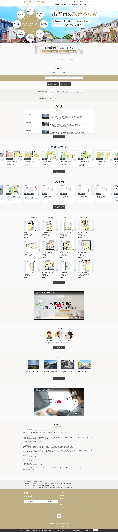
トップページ (62, 492)
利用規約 (51, 520)
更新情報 (59, 137)
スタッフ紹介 (83, 4)
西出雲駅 (62, 91)
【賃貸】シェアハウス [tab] (84, 217)
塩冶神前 (45, 483)
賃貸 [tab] (54, 72)
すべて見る (59, 282)
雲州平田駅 (53, 91)
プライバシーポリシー (59, 520)
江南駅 (67, 91)
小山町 (56, 483)
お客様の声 (62, 498)
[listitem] (32, 158)
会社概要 (62, 507)
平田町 (49, 483)
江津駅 (46, 93)
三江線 (52, 485)
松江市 (37, 481)
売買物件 (58, 4)
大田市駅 (72, 91)
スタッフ (62, 495)
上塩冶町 (61, 483)
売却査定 (70, 4)
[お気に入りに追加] (3, 160)
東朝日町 (34, 483)
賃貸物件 (64, 4)
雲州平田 (45, 487)
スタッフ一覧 (59, 347)
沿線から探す (66, 84)
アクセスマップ (63, 504)
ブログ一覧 (59, 379)
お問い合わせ (90, 4)
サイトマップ (66, 520)
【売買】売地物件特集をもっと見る (59, 207)
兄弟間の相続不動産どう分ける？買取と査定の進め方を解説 (61, 122)
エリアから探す (54, 84)
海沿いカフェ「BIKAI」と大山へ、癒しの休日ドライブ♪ (60, 115)
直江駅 (58, 91)
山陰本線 (34, 485)
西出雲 (67, 487)
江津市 (55, 98)
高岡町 (64, 483)
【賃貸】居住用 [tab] (33, 217)
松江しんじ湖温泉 (51, 487)
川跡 (36, 487)
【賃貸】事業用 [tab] (50, 217)
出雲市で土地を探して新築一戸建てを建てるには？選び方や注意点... (63, 130)
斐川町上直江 (69, 483)
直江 (56, 487)
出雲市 (46, 98)
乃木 (71, 487)
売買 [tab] (64, 72)
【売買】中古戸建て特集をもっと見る (59, 171)
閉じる (95, 530)
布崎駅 (81, 91)
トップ (53, 4)
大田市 (51, 98)
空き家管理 (75, 4)
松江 (33, 487)
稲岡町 (38, 483)
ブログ (61, 501)
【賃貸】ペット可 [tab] (67, 217)
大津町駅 (51, 93)
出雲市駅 (47, 91)
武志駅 (77, 91)
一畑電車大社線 (47, 485)
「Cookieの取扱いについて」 (79, 530)
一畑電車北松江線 (40, 485)
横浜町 (41, 483)
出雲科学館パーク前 (62, 487)
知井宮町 (53, 483)
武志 (42, 487)
